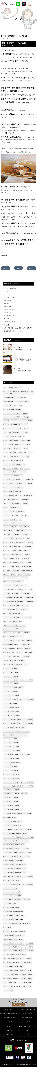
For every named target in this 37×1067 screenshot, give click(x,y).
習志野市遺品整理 (7, 440)
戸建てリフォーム (7, 468)
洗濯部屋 (30, 483)
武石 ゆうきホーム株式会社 (22, 841)
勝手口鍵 (29, 566)
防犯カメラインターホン (9, 605)
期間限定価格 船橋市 (8, 876)
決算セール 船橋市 (8, 872)
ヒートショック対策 (19, 640)
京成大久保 (6, 424)
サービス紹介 (13, 405)
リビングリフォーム (8, 464)
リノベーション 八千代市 (9, 813)
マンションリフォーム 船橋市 (10, 754)
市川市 (5, 982)
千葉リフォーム (22, 483)
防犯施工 (27, 554)
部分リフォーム (8, 306)
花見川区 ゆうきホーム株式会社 (25, 837)
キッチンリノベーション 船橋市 (11, 746)
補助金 (12, 566)
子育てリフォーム (7, 990)
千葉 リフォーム (20, 629)
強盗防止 (5, 558)
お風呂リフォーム (19, 582)
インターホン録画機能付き (9, 601)
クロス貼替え (18, 633)
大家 (25, 452)
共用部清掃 (6, 421)
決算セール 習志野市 (21, 868)
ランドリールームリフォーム (16, 487)
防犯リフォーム (18, 554)
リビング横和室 (15, 534)
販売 (21, 468)
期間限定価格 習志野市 (21, 872)
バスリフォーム (7, 656)
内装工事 (30, 421)
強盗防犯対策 (6, 652)
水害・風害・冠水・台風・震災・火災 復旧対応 (17, 328)
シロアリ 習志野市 (18, 939)
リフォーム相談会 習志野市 (10, 829)
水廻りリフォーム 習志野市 (10, 947)
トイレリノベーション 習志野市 (11, 695)
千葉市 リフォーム (8, 633)
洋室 (16, 495)
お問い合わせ (19, 409)
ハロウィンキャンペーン (21, 523)
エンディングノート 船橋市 (10, 852)
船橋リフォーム (17, 546)
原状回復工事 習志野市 (22, 664)
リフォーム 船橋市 (8, 727)
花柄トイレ (6, 519)
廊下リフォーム (25, 499)
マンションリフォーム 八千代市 (11, 809)
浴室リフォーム (24, 456)
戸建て (5, 432)
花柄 (26, 515)
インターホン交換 (24, 593)
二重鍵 (29, 562)
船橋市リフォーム (18, 476)
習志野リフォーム (7, 546)
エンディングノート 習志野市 (21, 848)
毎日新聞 (13, 574)
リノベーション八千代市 (9, 837)
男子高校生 (23, 974)
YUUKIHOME (14, 424)
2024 (20, 527)
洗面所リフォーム (7, 460)
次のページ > (31, 268)
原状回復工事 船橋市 (8, 664)
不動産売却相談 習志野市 (24, 813)
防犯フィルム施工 (23, 550)
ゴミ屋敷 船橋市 (7, 966)
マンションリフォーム (20, 464)
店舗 (4, 472)
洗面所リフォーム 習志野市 (26, 951)
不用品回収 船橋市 (21, 954)
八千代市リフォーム (8, 479)
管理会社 (21, 688)
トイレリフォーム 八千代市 (10, 703)
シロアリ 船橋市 (19, 943)
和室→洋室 (26, 527)
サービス (5, 405)
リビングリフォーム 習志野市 (10, 770)
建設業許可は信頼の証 (27, 570)
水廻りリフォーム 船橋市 (25, 947)
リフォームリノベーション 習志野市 (12, 896)
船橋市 (28, 440)
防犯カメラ (23, 562)
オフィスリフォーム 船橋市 (10, 668)
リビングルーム (20, 511)
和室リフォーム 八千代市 (26, 782)
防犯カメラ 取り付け (8, 636)
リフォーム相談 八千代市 (9, 903)
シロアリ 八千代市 (8, 943)
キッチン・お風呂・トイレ (11, 309)
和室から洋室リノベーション (24, 530)
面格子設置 (20, 648)
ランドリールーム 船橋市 (9, 884)
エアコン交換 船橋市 (19, 660)
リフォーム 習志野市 (20, 727)
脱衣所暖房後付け (7, 644)
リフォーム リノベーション (10, 436)
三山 (16, 527)
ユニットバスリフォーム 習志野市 (11, 715)
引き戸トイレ (14, 519)
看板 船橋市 (16, 962)
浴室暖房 (16, 644)
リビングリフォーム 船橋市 (10, 766)
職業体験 (30, 974)
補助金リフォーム (7, 986)
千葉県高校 (15, 978)
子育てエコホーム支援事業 (24, 982)
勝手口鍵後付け (7, 570)
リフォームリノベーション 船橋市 (11, 892)
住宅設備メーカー (7, 660)
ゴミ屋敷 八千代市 (18, 966)
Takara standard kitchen (24, 923)
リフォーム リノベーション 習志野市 (12, 825)
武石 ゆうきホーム (8, 841)
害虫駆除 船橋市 (7, 939)
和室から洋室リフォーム (9, 530)
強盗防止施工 (25, 558)
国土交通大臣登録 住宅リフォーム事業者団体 (14, 931)
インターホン (6, 593)
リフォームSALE (22, 472)
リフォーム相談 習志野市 (9, 899)
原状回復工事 (4, 255)
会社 (21, 428)
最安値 (14, 472)
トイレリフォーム (14, 456)
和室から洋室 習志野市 (9, 958)
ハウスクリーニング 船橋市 (10, 680)
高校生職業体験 (7, 978)
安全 (4, 578)
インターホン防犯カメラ (9, 609)
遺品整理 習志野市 (8, 845)
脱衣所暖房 (29, 640)
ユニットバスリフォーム (22, 585)
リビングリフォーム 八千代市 (10, 782)
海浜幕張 (5, 507)
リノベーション (8, 291)
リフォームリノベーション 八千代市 (12, 821)
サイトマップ (28, 1034)
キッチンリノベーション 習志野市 (11, 750)
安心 (29, 574)
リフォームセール (7, 476)
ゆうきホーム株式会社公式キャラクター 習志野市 (15, 833)
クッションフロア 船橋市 (21, 735)
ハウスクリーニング (9, 297)
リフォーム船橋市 (7, 915)
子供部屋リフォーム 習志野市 (10, 797)
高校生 (16, 974)
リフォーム (7, 294)
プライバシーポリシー (8, 413)
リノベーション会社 (8, 527)
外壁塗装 (6, 303)
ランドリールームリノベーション (24, 542)
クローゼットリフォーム (9, 617)
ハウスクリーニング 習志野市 (10, 676)
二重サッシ (6, 566)
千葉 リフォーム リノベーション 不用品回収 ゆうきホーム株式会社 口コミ (18, 392)
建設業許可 (6, 574)
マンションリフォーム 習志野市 (11, 805)
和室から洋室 (6, 534)
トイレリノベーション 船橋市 (25, 699)
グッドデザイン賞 (28, 495)
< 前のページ (5, 268)
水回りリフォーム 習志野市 (25, 723)
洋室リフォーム (18, 491)
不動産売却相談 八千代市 (9, 817)
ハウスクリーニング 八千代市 (10, 684)
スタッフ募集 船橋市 (8, 868)
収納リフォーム (7, 621)
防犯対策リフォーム (8, 554)
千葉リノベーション (26, 534)
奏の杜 (25, 448)
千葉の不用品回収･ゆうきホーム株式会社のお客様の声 (16, 401)
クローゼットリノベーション (24, 617)
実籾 (21, 515)
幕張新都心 (17, 503)
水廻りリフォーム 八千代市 (10, 951)
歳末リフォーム (23, 589)
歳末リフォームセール (13, 578)
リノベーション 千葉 (19, 538)
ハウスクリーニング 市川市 (10, 688)
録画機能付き (21, 601)
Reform (26, 424)
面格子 (5, 648)
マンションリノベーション (9, 483)
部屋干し (5, 487)
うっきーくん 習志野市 (25, 829)
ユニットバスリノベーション (10, 589)
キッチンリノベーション (15, 507)
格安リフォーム (28, 652)
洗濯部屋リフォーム (8, 491)
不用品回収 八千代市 (25, 970)
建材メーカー (26, 656)
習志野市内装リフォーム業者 (20, 432)
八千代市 (28, 444)
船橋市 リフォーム (21, 625)
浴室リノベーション (8, 582)
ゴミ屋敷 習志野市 (26, 962)
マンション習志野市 (25, 754)
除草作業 (18, 417)
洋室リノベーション (8, 495)
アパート (5, 456)
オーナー (30, 452)
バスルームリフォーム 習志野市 (24, 876)
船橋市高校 (23, 978)
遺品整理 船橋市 (7, 848)
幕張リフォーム (29, 479)
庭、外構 (6, 319)
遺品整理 (25, 413)
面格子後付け (12, 648)
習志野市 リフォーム (8, 625)
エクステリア (19, 652)
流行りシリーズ (8, 312)
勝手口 (23, 566)
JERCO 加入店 (7, 927)
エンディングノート (8, 974)
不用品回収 (10, 387)
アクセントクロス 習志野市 (24, 958)
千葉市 (5, 444)
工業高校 (30, 978)
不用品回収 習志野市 (8, 954)
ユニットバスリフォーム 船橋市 (11, 711)
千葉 (4, 387)
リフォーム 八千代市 (19, 915)
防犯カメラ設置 (7, 562)
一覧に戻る (18, 268)
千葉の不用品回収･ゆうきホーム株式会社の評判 (14, 397)
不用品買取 (21, 436)
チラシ (9, 472)
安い (17, 515)
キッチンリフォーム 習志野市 (10, 742)
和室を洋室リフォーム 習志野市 (11, 778)
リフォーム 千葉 (7, 538)
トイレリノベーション (8, 515)
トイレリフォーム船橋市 (24, 856)
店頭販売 (16, 468)
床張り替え (25, 417)
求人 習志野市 (29, 943)
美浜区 (22, 444)
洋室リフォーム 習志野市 (9, 856)
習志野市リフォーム (13, 444)
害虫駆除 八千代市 (19, 935)
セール (30, 589)
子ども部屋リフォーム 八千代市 (11, 794)
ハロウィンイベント (8, 523)
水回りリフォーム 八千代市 (10, 888)
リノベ (20, 424)
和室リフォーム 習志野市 (9, 786)
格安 (20, 519)
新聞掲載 (19, 574)
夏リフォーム (17, 986)
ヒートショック (19, 636)
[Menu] (34, 3)
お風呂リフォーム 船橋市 (9, 719)
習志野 (20, 452)
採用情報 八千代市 (8, 864)
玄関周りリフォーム (8, 503)
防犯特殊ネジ (28, 648)
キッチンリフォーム (18, 460)
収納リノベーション (17, 621)
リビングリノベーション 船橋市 (11, 758)
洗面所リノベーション (8, 542)
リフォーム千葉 (12, 982)
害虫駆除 (6, 325)
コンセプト (17, 387)
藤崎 (28, 538)
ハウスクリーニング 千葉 (25, 680)
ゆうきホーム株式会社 (10, 288)
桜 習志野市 (21, 786)
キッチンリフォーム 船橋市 (10, 739)
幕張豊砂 (25, 503)
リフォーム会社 (14, 428)
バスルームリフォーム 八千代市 (11, 880)
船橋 (15, 452)
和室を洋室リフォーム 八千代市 (11, 774)
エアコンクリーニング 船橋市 (10, 672)
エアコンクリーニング (10, 315)
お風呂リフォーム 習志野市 (25, 719)
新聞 (25, 574)
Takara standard (19, 919)
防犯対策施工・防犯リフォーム (12, 331)
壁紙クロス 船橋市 (8, 735)
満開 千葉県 (24, 794)
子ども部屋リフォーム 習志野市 (11, 790)
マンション (27, 428)
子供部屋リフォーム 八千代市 (10, 801)
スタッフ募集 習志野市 (21, 864)
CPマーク (14, 550)
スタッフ (18, 413)
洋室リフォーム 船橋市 (25, 852)
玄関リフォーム (15, 499)
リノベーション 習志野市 (23, 731)
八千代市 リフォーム (8, 629)
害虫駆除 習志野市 (8, 935)
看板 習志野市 (7, 962)
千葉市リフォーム (19, 479)
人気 (11, 452)
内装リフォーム (16, 656)
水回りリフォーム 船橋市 (9, 723)
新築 (10, 432)
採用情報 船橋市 (19, 860)
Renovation (5, 428)
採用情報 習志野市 (8, 860)
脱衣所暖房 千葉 (24, 644)
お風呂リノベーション (8, 585)
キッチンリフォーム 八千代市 (10, 970)
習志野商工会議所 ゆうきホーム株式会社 (13, 911)
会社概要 (20, 405)
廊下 (9, 499)
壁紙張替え (26, 633)
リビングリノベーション (9, 511)
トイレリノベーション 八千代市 (11, 707)
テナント (27, 468)
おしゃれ (5, 452)
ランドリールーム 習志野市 (25, 884)
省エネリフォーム (27, 986)
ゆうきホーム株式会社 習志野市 (11, 907)
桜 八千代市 (30, 786)
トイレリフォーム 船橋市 (9, 699)
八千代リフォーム (28, 546)
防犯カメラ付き (7, 613)
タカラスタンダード (8, 919)
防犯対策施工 (16, 570)
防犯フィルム (6, 550)
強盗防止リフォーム (14, 558)
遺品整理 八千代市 (19, 845)
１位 (20, 495)
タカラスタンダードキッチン (10, 923)
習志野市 (16, 440)
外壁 (13, 652)
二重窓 (17, 566)
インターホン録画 (18, 597)
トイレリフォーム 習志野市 (10, 691)
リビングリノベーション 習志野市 (11, 762)
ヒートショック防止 (8, 640)
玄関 (4, 499)
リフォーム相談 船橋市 (24, 899)
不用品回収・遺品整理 (10, 322)
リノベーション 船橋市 (9, 731)
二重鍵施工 (15, 562)
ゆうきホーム (23, 578)
